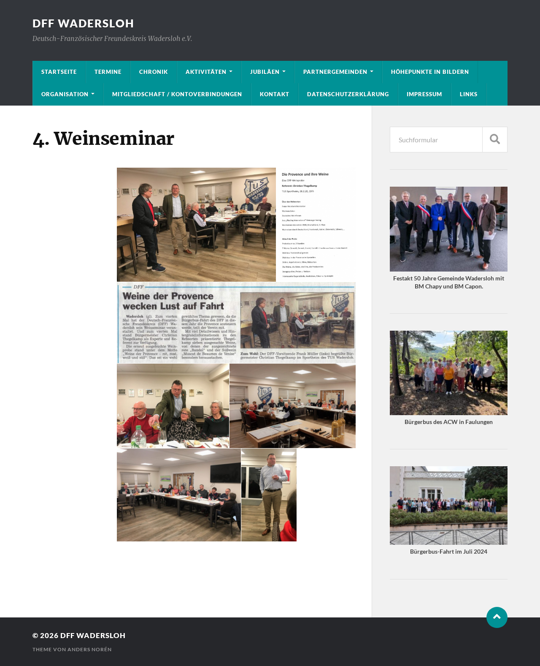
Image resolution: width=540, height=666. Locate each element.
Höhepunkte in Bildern (430, 71)
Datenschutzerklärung (348, 94)
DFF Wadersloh (83, 23)
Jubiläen (265, 71)
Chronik (153, 71)
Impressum (424, 94)
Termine (108, 71)
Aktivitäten (206, 71)
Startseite (59, 71)
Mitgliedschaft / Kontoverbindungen (177, 94)
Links (469, 94)
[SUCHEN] (495, 139)
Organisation (65, 94)
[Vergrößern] (496, 197)
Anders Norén (90, 649)
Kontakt (274, 94)
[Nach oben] (497, 617)
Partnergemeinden (335, 71)
